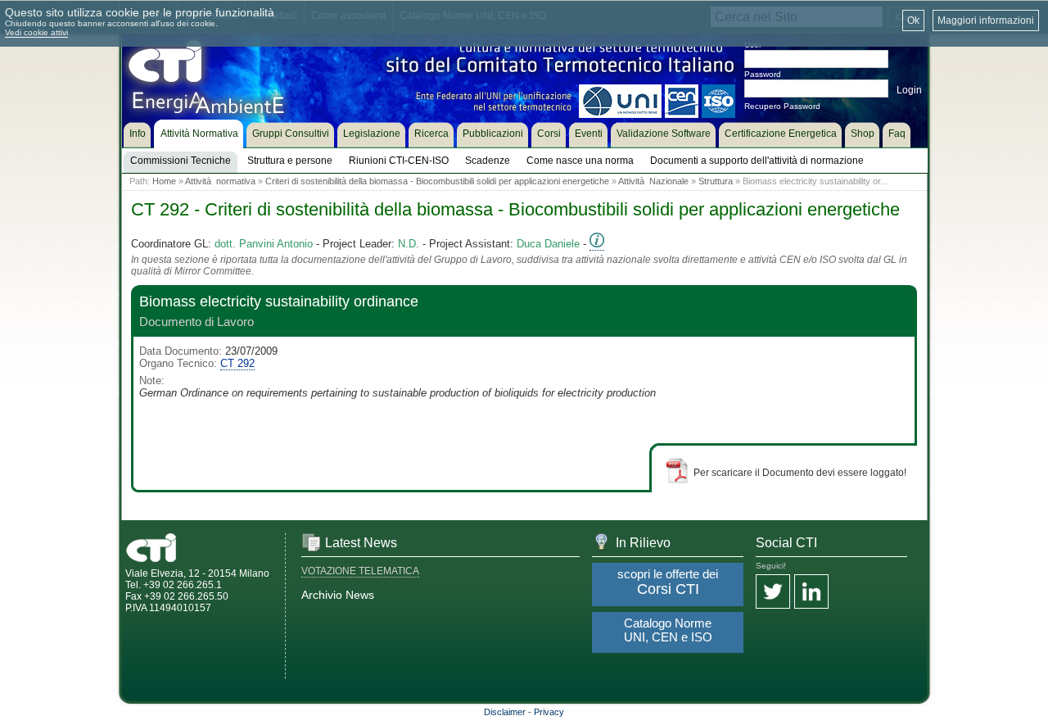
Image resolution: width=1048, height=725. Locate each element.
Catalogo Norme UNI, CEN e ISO (668, 630)
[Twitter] (773, 592)
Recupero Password (782, 106)
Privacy (549, 712)
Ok (913, 20)
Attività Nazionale (653, 181)
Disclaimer (505, 712)
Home (164, 181)
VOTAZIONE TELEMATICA (360, 571)
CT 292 (237, 363)
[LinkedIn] (811, 592)
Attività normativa (220, 181)
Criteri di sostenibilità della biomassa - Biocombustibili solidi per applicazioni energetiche (437, 181)
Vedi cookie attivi (36, 32)
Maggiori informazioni (985, 20)
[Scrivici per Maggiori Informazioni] (597, 244)
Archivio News (337, 594)
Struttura (715, 181)
